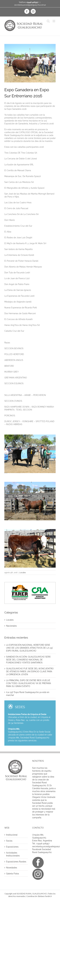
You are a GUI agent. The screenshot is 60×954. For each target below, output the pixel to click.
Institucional (11, 835)
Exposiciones (12, 847)
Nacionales (11, 626)
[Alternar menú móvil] (54, 21)
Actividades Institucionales (13, 854)
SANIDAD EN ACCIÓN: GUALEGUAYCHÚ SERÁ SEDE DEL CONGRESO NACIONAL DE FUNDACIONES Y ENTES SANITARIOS (28, 660)
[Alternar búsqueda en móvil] (48, 21)
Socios (9, 841)
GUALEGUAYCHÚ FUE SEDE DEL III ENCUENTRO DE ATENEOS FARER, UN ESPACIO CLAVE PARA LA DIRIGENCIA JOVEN (30, 671)
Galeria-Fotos (12, 873)
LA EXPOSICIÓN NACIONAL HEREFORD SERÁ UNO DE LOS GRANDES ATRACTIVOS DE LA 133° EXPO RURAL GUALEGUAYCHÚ (29, 648)
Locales (22, 573)
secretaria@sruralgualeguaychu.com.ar (30, 5)
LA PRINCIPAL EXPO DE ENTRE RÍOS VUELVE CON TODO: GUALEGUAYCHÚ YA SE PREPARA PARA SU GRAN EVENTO (28, 683)
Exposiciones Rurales (16, 861)
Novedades (11, 867)
